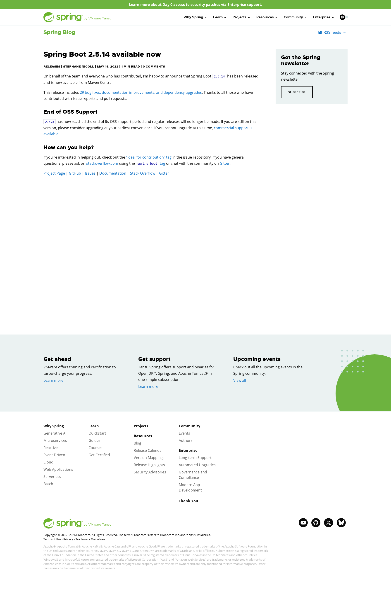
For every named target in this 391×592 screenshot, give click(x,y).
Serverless (52, 476)
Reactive (50, 447)
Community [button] (293, 17)
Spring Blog (59, 32)
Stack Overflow (142, 173)
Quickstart (97, 433)
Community (189, 426)
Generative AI (54, 433)
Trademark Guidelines (90, 539)
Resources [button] (265, 17)
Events (184, 433)
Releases (51, 66)
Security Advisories (150, 472)
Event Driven (54, 454)
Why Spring (53, 426)
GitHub (75, 173)
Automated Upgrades (197, 464)
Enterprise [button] (321, 17)
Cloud (48, 462)
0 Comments (154, 66)
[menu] (344, 17)
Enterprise (188, 450)
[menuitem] (342, 17)
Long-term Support (195, 457)
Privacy (68, 539)
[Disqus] (152, 243)
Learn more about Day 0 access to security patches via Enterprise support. (195, 4)
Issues (90, 173)
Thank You (188, 500)
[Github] (315, 522)
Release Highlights (149, 464)
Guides (94, 440)
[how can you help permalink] (41, 148)
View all (239, 380)
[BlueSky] (341, 522)
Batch (48, 483)
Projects (141, 426)
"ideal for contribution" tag (149, 157)
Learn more (53, 380)
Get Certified (99, 454)
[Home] (77, 17)
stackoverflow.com (102, 163)
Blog (137, 443)
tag (151, 163)
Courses (95, 447)
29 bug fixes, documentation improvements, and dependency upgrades (141, 92)
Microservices (55, 440)
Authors (186, 440)
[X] (328, 522)
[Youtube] (303, 522)
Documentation (112, 173)
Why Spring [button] (193, 17)
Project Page (54, 173)
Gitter (225, 163)
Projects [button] (239, 17)
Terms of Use (52, 539)
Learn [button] (218, 17)
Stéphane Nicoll (78, 66)
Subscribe (296, 92)
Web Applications (58, 469)
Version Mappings (149, 457)
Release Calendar (148, 450)
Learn (93, 426)
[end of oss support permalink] (41, 112)
